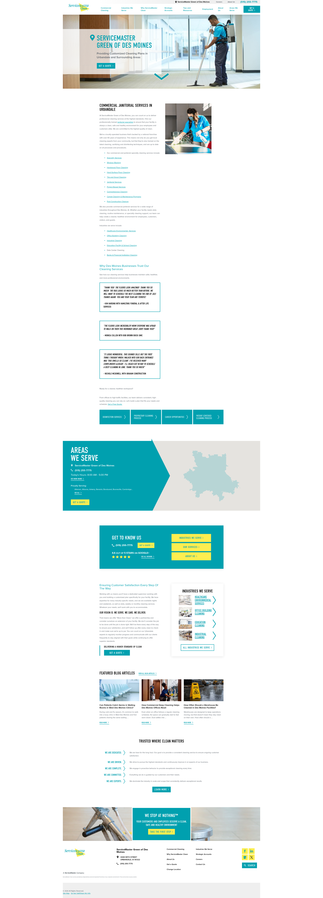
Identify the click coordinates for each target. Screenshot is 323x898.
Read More (103, 722)
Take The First (160, 831)
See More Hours (76, 479)
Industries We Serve (127, 9)
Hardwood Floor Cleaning (117, 167)
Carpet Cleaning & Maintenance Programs (124, 197)
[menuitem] (108, 9)
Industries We (190, 537)
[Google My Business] (245, 857)
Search (251, 865)
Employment (207, 9)
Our (190, 547)
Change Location (174, 869)
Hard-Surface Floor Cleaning (118, 172)
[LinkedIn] (252, 851)
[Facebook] (245, 851)
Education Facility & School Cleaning (122, 245)
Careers (219, 2)
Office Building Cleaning (117, 236)
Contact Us (200, 864)
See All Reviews (146, 556)
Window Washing (114, 163)
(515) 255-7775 (248, 1)
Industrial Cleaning (114, 240)
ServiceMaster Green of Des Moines (194, 2)
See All (77, 493)
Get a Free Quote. (115, 404)
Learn (160, 789)
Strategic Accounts (169, 9)
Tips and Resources (187, 9)
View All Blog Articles (147, 673)
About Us (231, 2)
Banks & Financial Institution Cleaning (122, 255)
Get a (79, 502)
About (190, 556)
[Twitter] (252, 857)
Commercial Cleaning (106, 9)
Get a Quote (172, 864)
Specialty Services (114, 158)
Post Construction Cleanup (118, 201)
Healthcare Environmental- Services (121, 231)
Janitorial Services (114, 182)
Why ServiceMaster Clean (149, 9)
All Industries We (196, 647)
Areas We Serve (234, 9)
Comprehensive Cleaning (117, 192)
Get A (251, 9)
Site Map (66, 893)
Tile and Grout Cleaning (116, 177)
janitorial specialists (125, 122)
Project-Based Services (116, 187)
